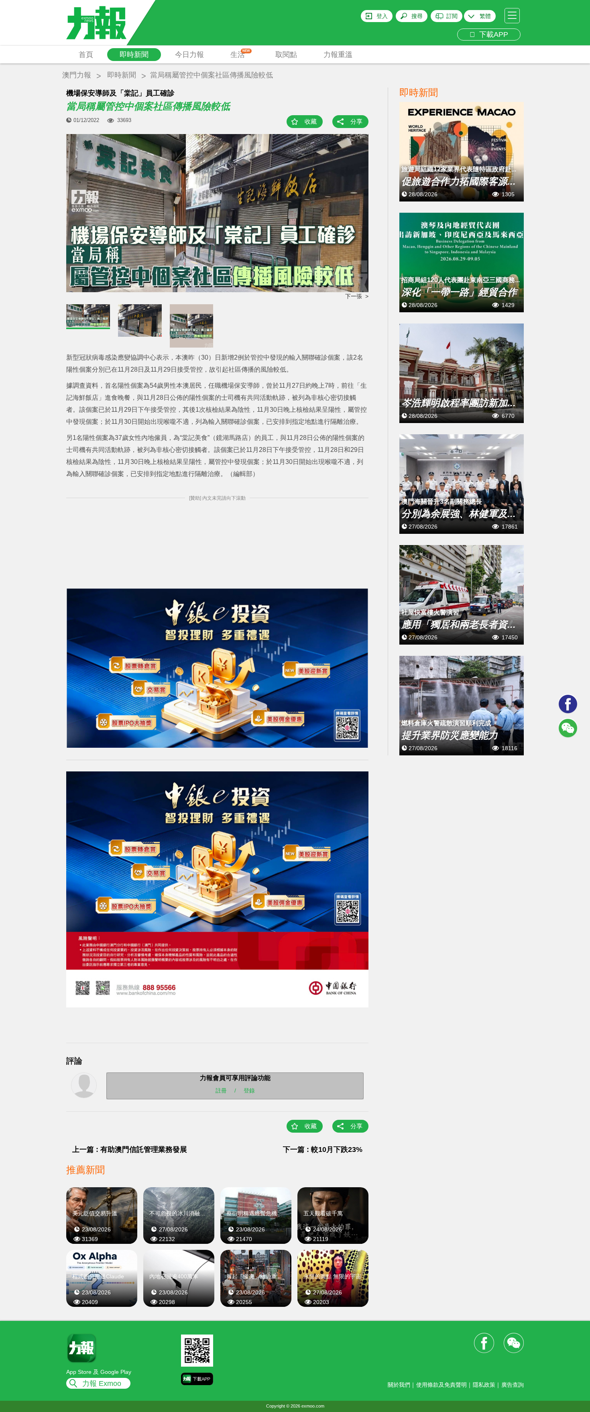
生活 (240, 54)
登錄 (249, 1090)
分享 (356, 121)
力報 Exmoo (101, 1383)
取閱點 (286, 55)
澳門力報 (76, 75)
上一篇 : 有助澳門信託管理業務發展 (129, 1149)
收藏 (311, 121)
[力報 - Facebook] (568, 704)
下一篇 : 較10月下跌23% (322, 1149)
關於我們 (399, 1384)
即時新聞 (134, 55)
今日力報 (189, 55)
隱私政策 (484, 1384)
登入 (382, 16)
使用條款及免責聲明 (441, 1384)
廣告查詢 (512, 1384)
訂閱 (452, 16)
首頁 (86, 55)
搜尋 (417, 16)
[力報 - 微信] (568, 728)
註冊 (221, 1090)
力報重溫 (337, 55)
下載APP (491, 35)
